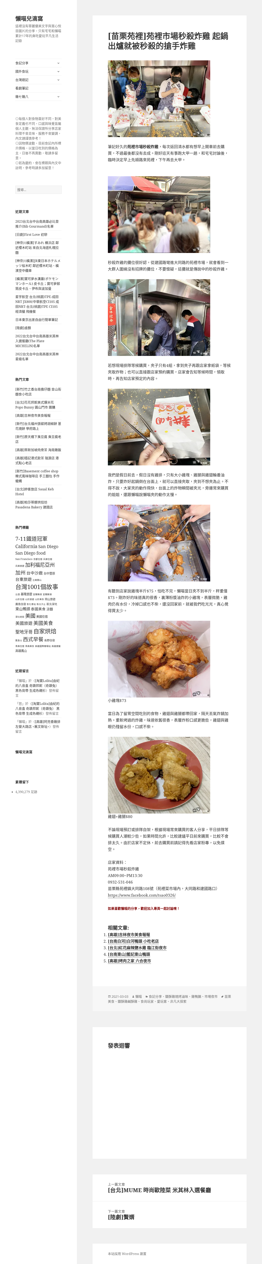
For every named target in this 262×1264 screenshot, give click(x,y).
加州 (20, 572)
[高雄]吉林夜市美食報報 (33, 415)
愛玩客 (162, 1001)
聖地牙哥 (24, 632)
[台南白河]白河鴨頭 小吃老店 (133, 941)
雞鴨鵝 (196, 996)
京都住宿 (37, 559)
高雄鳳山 (21, 651)
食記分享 (21, 63)
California (26, 546)
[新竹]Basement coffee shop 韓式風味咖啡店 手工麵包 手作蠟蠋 (37, 476)
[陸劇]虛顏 (23, 328)
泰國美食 (38, 608)
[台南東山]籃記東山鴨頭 (129, 954)
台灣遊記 (21, 80)
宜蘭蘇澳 (47, 594)
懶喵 (138, 996)
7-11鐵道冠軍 (31, 538)
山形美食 (39, 599)
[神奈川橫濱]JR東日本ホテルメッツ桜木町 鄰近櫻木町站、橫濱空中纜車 (38, 265)
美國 (30, 615)
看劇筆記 (21, 88)
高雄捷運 (56, 646)
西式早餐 (33, 639)
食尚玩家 (147, 1001)
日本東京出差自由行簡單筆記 (36, 319)
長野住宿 (49, 640)
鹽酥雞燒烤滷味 (176, 996)
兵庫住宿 (47, 559)
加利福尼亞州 (40, 564)
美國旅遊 (24, 623)
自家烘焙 (44, 631)
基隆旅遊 (26, 594)
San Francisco (24, 559)
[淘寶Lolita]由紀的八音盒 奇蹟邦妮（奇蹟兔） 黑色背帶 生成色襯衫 (37, 685)
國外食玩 (21, 71)
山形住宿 (19, 599)
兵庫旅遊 (19, 565)
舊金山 (18, 640)
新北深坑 (51, 604)
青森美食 (29, 646)
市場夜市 (211, 996)
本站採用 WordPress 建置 (127, 1254)
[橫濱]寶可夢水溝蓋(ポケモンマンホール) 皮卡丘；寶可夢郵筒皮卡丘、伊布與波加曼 (37, 283)
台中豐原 (49, 573)
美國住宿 (42, 616)
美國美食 (43, 623)
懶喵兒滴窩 (29, 18)
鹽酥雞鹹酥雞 (127, 1001)
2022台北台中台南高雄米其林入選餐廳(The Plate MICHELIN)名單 (37, 341)
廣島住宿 (20, 604)
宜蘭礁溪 (37, 594)
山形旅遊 (29, 599)
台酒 (17, 594)
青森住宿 (19, 646)
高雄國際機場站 (43, 646)
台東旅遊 (23, 579)
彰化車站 (31, 604)
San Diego (48, 546)
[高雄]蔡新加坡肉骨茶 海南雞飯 (38, 450)
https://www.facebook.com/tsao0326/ (142, 895)
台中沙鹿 (34, 573)
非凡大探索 (178, 1001)
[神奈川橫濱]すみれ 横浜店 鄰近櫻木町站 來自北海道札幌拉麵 (37, 247)
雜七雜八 (21, 96)
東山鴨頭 (22, 608)
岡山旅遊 (50, 599)
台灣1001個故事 (36, 587)
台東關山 (37, 580)
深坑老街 (19, 616)
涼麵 (49, 609)
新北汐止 (41, 604)
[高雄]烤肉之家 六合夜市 (129, 961)
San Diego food (30, 553)
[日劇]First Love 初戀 (31, 234)
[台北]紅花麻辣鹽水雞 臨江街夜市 (137, 947)
